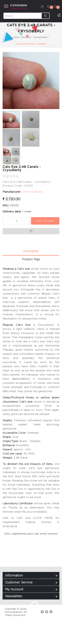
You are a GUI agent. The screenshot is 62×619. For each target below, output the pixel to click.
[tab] (31, 251)
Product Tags (31, 259)
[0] (48, 6)
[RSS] (51, 611)
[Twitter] (46, 611)
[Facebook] (42, 611)
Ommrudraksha (32, 191)
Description (31, 251)
